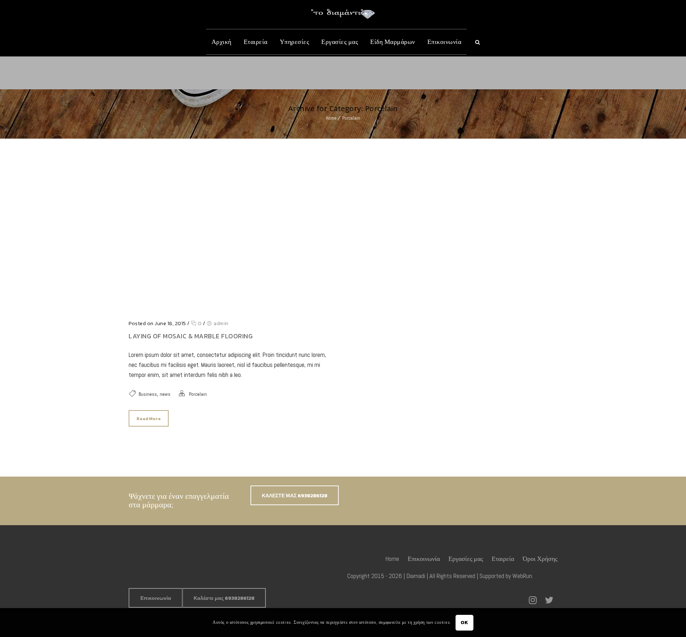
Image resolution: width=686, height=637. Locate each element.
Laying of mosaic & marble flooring (191, 336)
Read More (148, 418)
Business (148, 394)
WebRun (522, 576)
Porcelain (351, 118)
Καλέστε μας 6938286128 (224, 598)
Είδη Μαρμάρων (392, 42)
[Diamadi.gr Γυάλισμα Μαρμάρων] (343, 14)
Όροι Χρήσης (540, 558)
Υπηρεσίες (294, 42)
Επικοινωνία (444, 42)
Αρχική (222, 42)
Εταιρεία (256, 42)
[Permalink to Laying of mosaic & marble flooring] (232, 309)
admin (221, 323)
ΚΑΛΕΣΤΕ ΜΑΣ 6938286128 (294, 495)
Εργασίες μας (339, 42)
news (165, 394)
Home (331, 118)
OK (464, 622)
